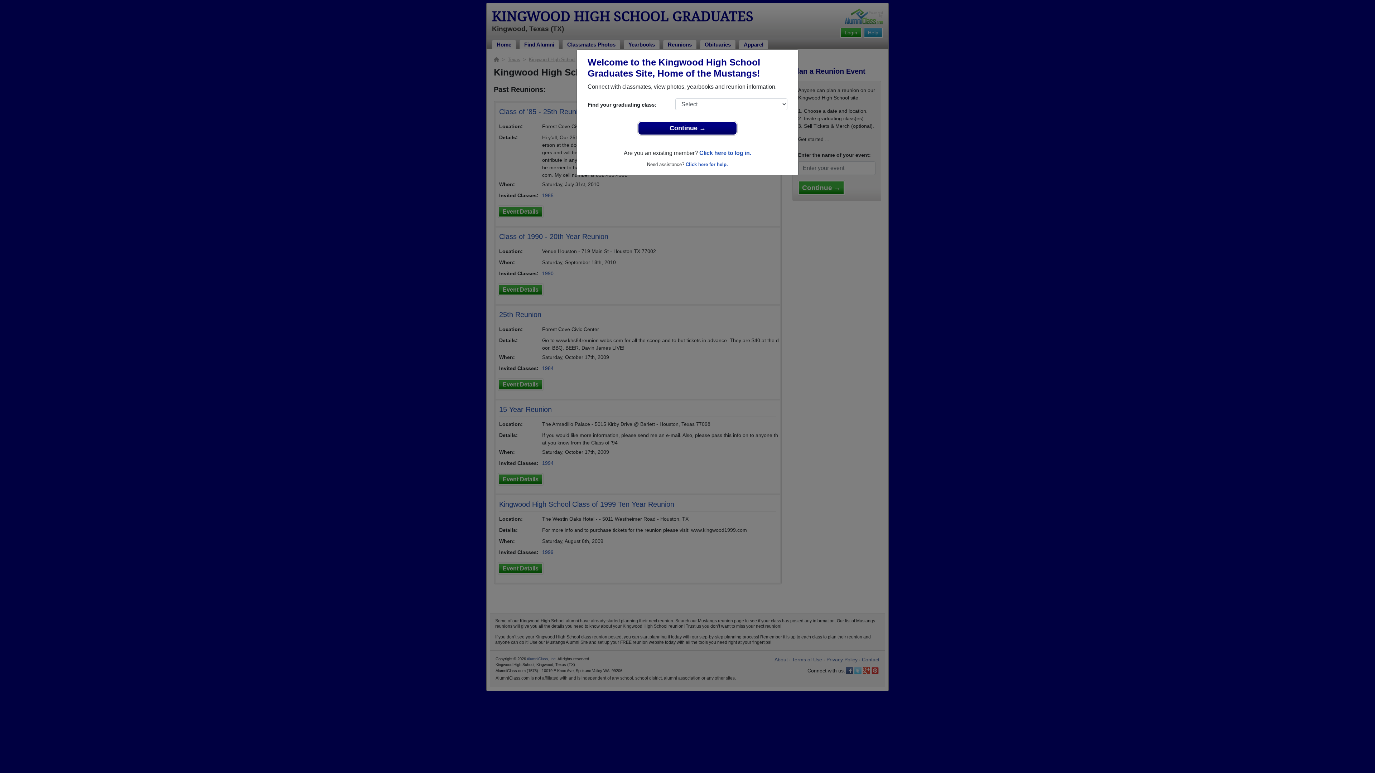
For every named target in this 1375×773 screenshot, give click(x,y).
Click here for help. (707, 164)
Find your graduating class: (622, 105)
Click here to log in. (725, 153)
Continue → (688, 128)
